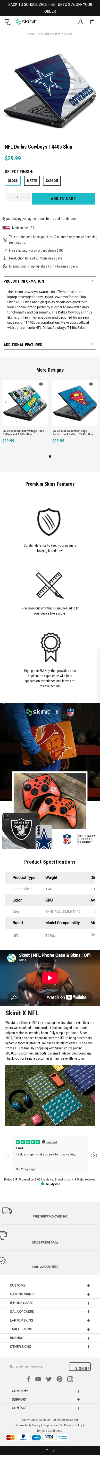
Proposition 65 (52, 1425)
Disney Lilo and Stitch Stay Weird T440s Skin (23, 432)
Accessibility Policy (27, 1425)
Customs (17, 1285)
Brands (16, 1338)
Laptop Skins (21, 1320)
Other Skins (20, 1347)
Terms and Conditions (61, 219)
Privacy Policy (73, 1425)
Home (30, 33)
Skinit (26, 22)
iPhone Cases (21, 1303)
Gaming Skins (21, 1294)
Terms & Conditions (49, 1430)
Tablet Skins (21, 1329)
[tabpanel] (25, 417)
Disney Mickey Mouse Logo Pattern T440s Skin (74, 432)
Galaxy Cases (22, 1312)
